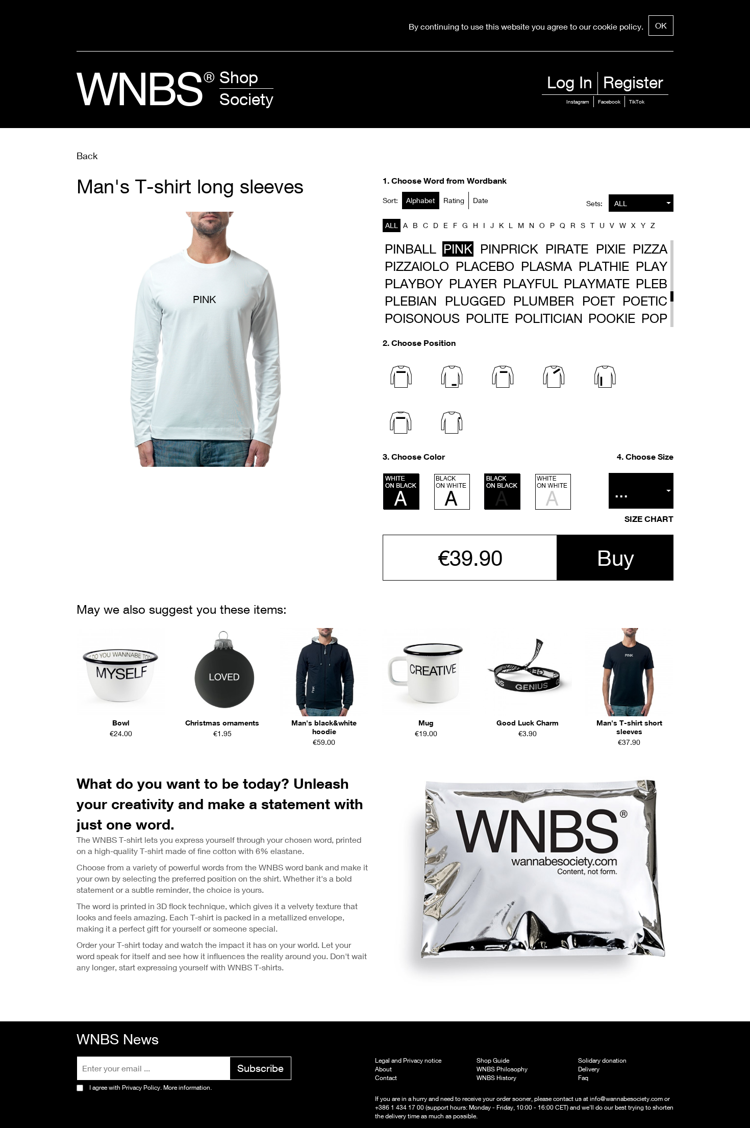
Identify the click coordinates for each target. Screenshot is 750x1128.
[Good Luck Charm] (527, 672)
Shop (238, 77)
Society (246, 99)
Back (87, 155)
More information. (187, 1087)
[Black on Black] (502, 491)
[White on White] (553, 491)
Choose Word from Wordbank (449, 180)
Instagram (577, 101)
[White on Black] (401, 491)
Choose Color (418, 456)
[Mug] (426, 672)
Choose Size (649, 456)
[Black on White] (452, 491)
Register (633, 82)
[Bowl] (121, 672)
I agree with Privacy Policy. (150, 1087)
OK (661, 25)
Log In (569, 82)
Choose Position (423, 342)
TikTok (636, 101)
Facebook (609, 101)
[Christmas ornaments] (222, 672)
